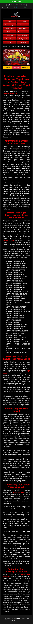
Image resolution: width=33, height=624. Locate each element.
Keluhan (9, 42)
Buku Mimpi (9, 39)
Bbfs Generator (23, 32)
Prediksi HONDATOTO (22, 618)
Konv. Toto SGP (22, 35)
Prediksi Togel (9, 25)
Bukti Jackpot (23, 39)
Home (9, 21)
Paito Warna (9, 35)
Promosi (22, 25)
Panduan (23, 42)
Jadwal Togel (10, 28)
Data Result (22, 28)
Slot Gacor (10, 32)
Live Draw (23, 21)
